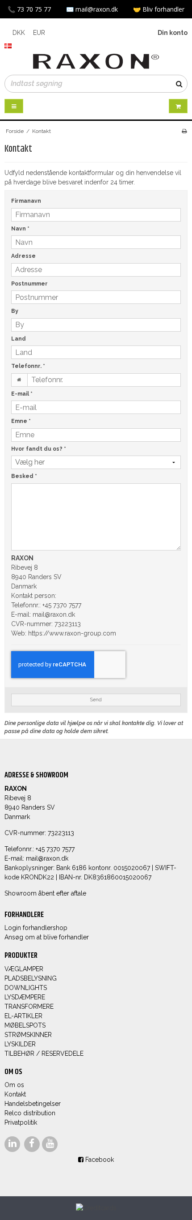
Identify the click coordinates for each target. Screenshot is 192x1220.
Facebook (98, 1159)
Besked (24, 476)
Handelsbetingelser (32, 1103)
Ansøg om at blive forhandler (46, 937)
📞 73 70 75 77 (30, 9)
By (14, 310)
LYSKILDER (20, 1044)
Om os (14, 1084)
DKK (19, 32)
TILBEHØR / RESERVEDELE (43, 1053)
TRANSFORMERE (29, 1006)
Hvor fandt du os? (38, 448)
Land (18, 338)
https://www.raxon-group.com (72, 633)
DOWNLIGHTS (25, 987)
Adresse (23, 255)
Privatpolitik (20, 1122)
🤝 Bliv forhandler (158, 9)
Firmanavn (26, 200)
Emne (21, 421)
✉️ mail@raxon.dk (93, 9)
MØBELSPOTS (25, 1025)
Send (96, 699)
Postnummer (29, 283)
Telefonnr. (28, 366)
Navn (20, 228)
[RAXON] (96, 61)
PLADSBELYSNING (30, 978)
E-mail (22, 393)
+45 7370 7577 (61, 605)
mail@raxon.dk (54, 614)
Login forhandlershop (35, 927)
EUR (39, 32)
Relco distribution (29, 1113)
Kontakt (15, 1094)
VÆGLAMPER (23, 969)
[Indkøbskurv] (178, 106)
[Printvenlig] (184, 131)
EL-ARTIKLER (23, 1016)
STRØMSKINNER (28, 1034)
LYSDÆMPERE (24, 997)
